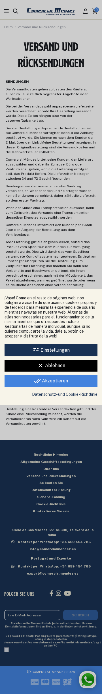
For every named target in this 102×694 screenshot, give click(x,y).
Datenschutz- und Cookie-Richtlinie (64, 394)
